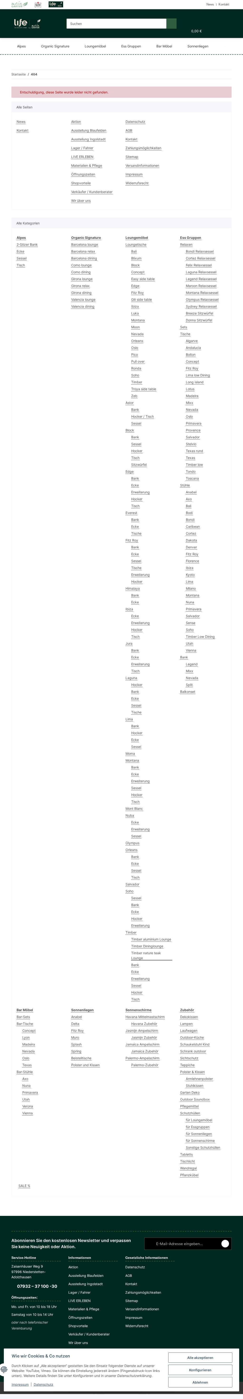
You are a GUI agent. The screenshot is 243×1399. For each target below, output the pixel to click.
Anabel (191, 492)
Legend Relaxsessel (201, 279)
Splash (76, 1044)
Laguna (131, 678)
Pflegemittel (189, 1106)
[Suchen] (171, 24)
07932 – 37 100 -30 (37, 1286)
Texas (190, 458)
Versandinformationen (142, 165)
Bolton (191, 354)
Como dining (81, 272)
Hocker (136, 451)
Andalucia (193, 348)
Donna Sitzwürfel (199, 320)
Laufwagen (188, 1030)
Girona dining (81, 293)
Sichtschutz (189, 1058)
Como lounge (81, 265)
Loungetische (136, 244)
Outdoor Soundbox (195, 1099)
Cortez (191, 533)
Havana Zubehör (144, 1024)
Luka (135, 313)
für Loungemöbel (199, 1120)
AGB (129, 130)
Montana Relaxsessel (202, 293)
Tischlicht (187, 1161)
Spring (76, 1051)
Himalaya (133, 588)
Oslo (134, 348)
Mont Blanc (134, 808)
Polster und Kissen (85, 1065)
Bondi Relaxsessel (200, 251)
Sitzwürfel (139, 465)
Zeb (134, 396)
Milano (191, 588)
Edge (135, 286)
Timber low (194, 465)
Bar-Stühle (25, 1072)
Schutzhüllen (190, 1113)
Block (135, 265)
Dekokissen (189, 1017)
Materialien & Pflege (86, 165)
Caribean (193, 526)
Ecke (20, 251)
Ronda (136, 368)
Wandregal (188, 1168)
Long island (195, 382)
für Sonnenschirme (200, 1141)
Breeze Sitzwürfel (199, 313)
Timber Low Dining (200, 637)
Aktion (76, 122)
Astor (130, 403)
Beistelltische (81, 1058)
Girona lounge (82, 279)
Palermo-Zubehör (144, 1065)
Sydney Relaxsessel (201, 306)
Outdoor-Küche (192, 1037)
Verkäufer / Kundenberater (91, 192)
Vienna (191, 650)
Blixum (136, 258)
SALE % (24, 1186)
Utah (189, 643)
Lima (129, 719)
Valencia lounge (83, 299)
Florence (192, 561)
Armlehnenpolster (199, 1079)
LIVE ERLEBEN (82, 157)
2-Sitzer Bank (27, 244)
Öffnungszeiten (83, 174)
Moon (135, 327)
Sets (183, 327)
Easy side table (143, 279)
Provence (193, 430)
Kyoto (190, 575)
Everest (131, 513)
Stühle (185, 485)
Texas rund (194, 451)
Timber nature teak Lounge (146, 955)
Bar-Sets (23, 1017)
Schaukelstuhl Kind (195, 1044)
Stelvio (191, 444)
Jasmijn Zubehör (144, 1037)
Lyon (26, 1037)
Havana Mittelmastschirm (145, 1017)
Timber (136, 382)
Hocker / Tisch (142, 416)
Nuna (190, 602)
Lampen (186, 1024)
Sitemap (132, 157)
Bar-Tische (25, 1024)
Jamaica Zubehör (144, 1051)
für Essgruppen (198, 1127)
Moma (130, 753)
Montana (138, 320)
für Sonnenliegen (199, 1134)
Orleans (137, 341)
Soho (135, 375)
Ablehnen (200, 1382)
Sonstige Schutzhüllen (203, 1147)
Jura (129, 643)
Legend (192, 664)
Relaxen (186, 244)
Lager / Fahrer (82, 148)
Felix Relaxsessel (199, 265)
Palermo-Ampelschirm (142, 1058)
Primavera (193, 423)
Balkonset (187, 692)
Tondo (191, 471)
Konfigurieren (200, 1370)
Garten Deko (190, 1092)
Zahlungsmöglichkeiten (143, 148)
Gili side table (141, 299)
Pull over (138, 361)
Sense (190, 623)
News (210, 4)
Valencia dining (82, 306)
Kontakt (224, 4)
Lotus (190, 389)
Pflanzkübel (189, 1175)
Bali (134, 251)
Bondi (190, 520)
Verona (27, 1106)
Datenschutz (43, 1384)
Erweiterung (140, 492)
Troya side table (143, 389)
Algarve (192, 341)
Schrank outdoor (193, 1051)
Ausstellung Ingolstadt (88, 139)
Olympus (132, 843)
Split (189, 685)
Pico (134, 354)
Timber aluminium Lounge (151, 939)
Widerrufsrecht (137, 183)
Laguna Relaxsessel (201, 272)
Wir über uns (81, 201)
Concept (138, 272)
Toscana (192, 478)
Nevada (137, 334)
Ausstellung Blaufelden (88, 130)
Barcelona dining (84, 258)
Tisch (21, 265)
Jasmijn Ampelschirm (142, 1030)
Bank (135, 410)
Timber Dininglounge (147, 946)
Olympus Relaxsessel (202, 299)
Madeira (192, 396)
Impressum (20, 1384)
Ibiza (135, 306)
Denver (191, 547)
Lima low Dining (198, 375)
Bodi (189, 513)
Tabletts (186, 1154)
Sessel (22, 258)
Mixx (189, 403)
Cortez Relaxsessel (200, 258)
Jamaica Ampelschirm (142, 1044)
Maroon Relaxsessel (201, 286)
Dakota (191, 540)
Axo (189, 499)
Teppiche (187, 1065)
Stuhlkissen (194, 1086)
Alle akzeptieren (200, 1358)
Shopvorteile (81, 183)
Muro (75, 1037)
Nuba (130, 815)
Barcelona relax (83, 251)
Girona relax (80, 286)
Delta (75, 1024)
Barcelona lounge (84, 244)
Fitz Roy (137, 293)
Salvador (132, 884)
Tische (136, 533)
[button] (184, 16)
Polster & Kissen (192, 1072)
